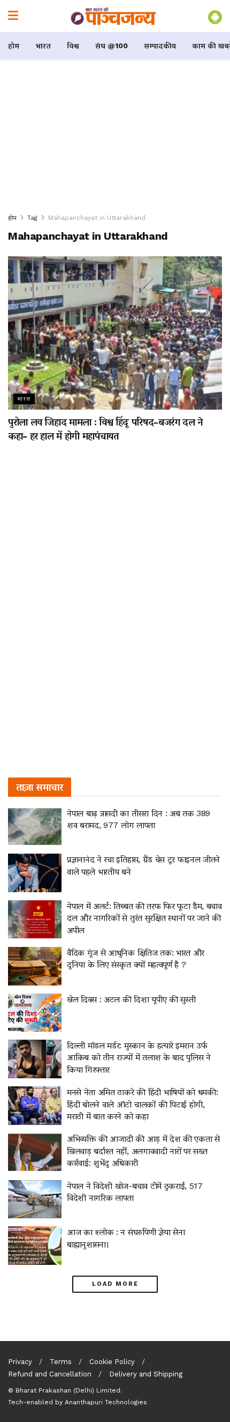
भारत (43, 45)
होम (13, 45)
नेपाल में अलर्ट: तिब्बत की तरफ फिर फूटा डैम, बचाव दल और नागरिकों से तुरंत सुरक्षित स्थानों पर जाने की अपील (144, 918)
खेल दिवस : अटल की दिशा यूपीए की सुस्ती (131, 999)
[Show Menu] (13, 16)
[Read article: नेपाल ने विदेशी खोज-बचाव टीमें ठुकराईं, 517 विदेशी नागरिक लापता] (35, 1199)
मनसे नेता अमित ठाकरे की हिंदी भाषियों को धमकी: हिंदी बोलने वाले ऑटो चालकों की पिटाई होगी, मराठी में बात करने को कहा (142, 1104)
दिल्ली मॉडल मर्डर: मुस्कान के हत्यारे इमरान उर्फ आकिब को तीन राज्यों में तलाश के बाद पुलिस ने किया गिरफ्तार (139, 1057)
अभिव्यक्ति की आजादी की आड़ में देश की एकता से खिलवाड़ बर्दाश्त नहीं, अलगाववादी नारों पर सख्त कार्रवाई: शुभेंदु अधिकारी (143, 1151)
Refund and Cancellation (49, 1374)
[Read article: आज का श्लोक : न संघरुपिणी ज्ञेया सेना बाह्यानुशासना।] (35, 1245)
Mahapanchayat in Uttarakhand (96, 217)
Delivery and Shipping (145, 1374)
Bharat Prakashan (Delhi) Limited (68, 1390)
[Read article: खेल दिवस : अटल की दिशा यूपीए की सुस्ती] (35, 1013)
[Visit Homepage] (113, 16)
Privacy (20, 1362)
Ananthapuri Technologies (106, 1402)
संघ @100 (111, 45)
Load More (115, 1283)
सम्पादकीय (160, 45)
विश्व (73, 45)
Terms (61, 1362)
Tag (32, 217)
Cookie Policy (112, 1362)
